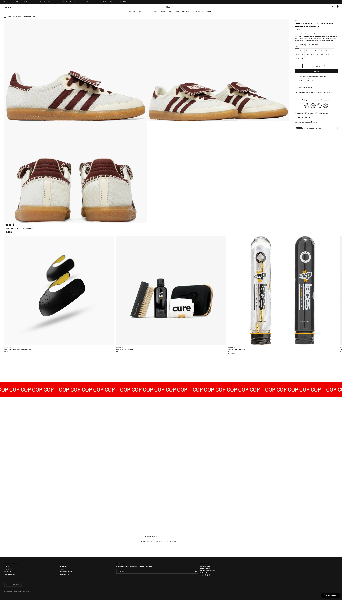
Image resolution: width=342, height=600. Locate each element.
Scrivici (62, 569)
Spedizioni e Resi (64, 574)
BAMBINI (177, 11)
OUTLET (147, 11)
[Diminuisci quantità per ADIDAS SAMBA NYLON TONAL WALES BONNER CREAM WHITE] (296, 66)
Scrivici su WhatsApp (332, 595)
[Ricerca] (333, 7)
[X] (299, 117)
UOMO (155, 11)
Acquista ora (316, 71)
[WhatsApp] (306, 117)
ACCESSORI (185, 11)
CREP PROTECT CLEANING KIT (124, 349)
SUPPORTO (63, 563)
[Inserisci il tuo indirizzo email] (196, 571)
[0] (336, 7)
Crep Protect (8, 347)
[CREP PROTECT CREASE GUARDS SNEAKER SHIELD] (59, 290)
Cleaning (8, 232)
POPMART (209, 11)
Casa (5, 17)
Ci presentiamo (64, 566)
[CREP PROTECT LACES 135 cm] (283, 290)
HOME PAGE (132, 11)
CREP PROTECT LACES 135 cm (236, 349)
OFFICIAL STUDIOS (198, 11)
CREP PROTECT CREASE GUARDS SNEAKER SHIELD (18, 349)
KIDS (170, 11)
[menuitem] (131, 11)
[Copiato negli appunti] (310, 117)
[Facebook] (296, 117)
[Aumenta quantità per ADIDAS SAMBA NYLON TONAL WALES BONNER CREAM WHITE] (301, 66)
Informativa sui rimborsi (66, 572)
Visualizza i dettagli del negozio (306, 81)
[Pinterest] (303, 117)
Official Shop (171, 7)
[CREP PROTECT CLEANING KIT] (171, 290)
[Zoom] (143, 23)
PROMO (140, 11)
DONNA (163, 11)
